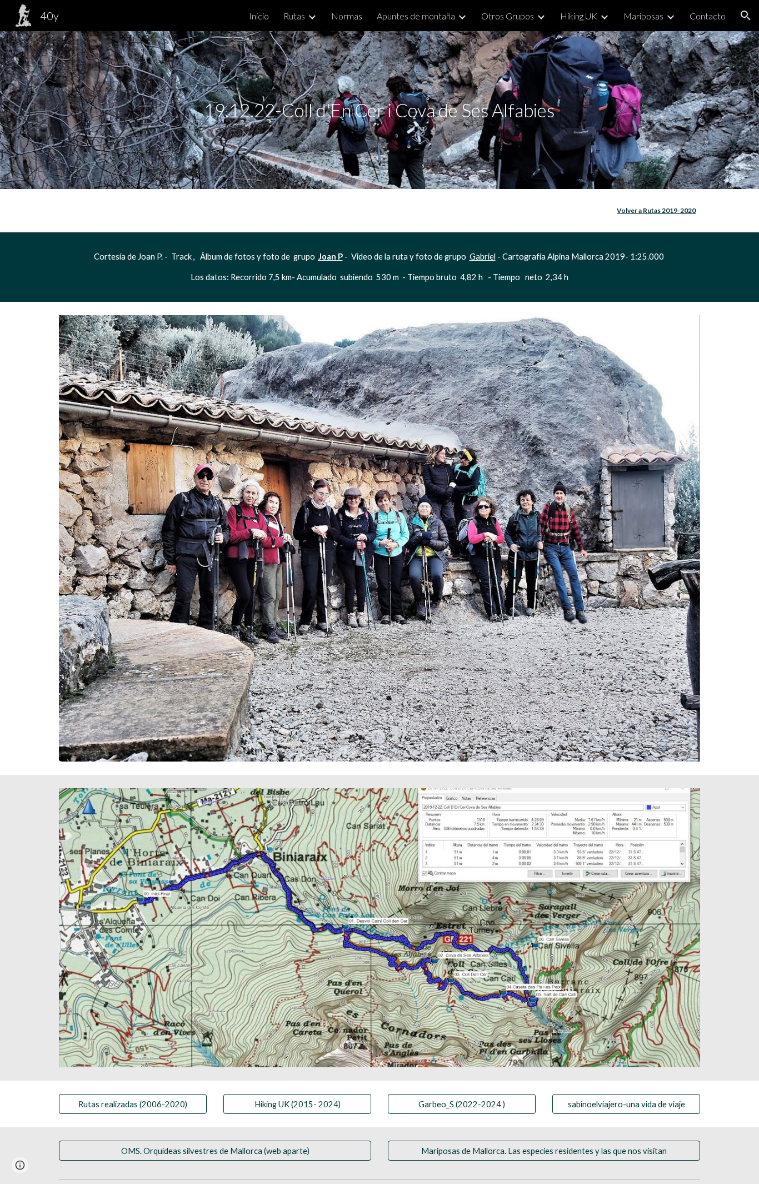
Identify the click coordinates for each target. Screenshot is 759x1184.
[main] (379, 110)
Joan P (330, 256)
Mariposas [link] (643, 16)
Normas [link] (346, 16)
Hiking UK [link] (578, 16)
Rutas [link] (294, 16)
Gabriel (483, 256)
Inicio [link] (259, 16)
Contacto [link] (708, 16)
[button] (745, 15)
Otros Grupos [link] (507, 16)
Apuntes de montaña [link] (416, 16)
